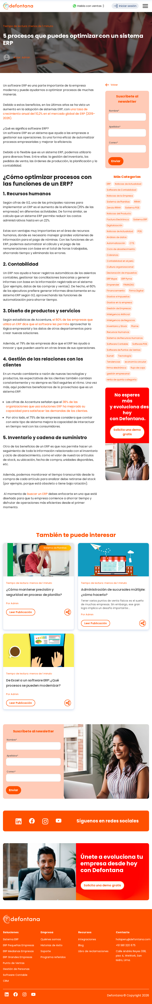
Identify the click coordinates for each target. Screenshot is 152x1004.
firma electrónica (116, 367)
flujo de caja (138, 367)
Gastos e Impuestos (118, 296)
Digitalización (114, 225)
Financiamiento (116, 290)
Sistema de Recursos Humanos (125, 338)
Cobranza (112, 255)
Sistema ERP (140, 219)
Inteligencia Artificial (118, 314)
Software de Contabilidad (121, 189)
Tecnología (124, 355)
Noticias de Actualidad (128, 183)
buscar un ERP (37, 494)
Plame (134, 326)
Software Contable (117, 344)
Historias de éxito (51, 945)
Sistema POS (132, 207)
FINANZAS (128, 284)
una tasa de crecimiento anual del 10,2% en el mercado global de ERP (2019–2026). (49, 113)
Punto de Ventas (13, 963)
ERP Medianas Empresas (18, 951)
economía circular (135, 361)
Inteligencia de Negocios (121, 320)
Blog (81, 945)
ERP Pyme (126, 278)
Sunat (110, 355)
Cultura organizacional (120, 266)
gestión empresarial (118, 373)
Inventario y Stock (117, 326)
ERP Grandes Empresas (17, 957)
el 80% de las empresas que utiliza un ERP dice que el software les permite (48, 322)
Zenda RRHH (114, 207)
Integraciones (87, 939)
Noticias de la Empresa (120, 195)
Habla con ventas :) (90, 6)
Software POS (139, 344)
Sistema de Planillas (118, 201)
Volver (114, 84)
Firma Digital (136, 290)
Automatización (116, 243)
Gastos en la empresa (119, 302)
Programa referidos (53, 957)
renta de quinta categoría (121, 379)
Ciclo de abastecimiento (121, 249)
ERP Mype (112, 278)
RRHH (137, 201)
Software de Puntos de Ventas (124, 349)
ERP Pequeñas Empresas (18, 945)
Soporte (46, 951)
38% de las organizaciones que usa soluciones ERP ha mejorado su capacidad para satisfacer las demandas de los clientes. (47, 406)
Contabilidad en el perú (120, 261)
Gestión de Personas (16, 969)
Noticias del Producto (119, 213)
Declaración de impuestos (122, 272)
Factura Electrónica (118, 219)
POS (140, 231)
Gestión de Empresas (119, 308)
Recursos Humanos (118, 332)
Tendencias (113, 361)
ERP (108, 183)
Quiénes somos (51, 939)
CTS (132, 243)
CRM (6, 981)
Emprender (113, 284)
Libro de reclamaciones (93, 951)
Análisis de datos (117, 237)
